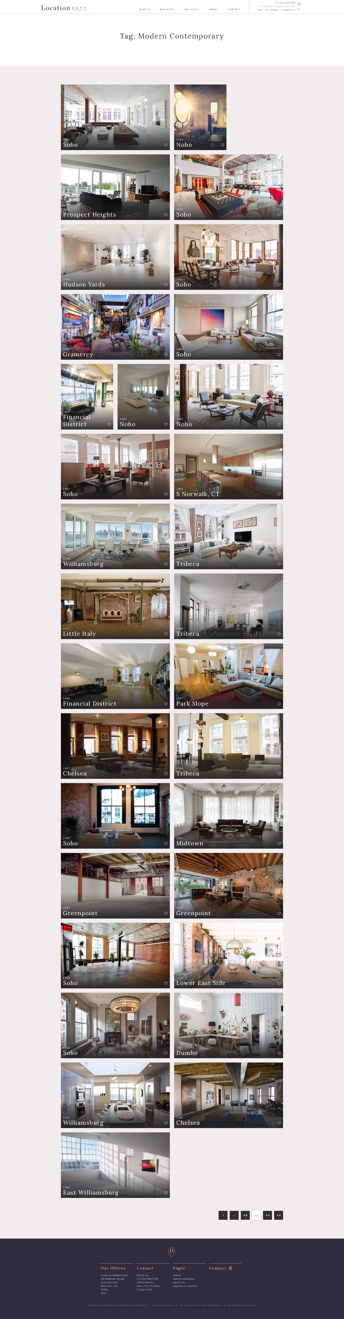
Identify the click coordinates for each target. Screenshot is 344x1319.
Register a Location (185, 1286)
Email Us (142, 1275)
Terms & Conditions (163, 1305)
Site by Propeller (212, 1305)
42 (268, 1215)
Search (144, 9)
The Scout (192, 9)
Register (167, 9)
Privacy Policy (188, 1305)
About (213, 9)
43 (279, 1215)
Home (176, 1275)
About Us (179, 1282)
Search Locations (184, 1278)
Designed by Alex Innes (241, 1305)
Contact (234, 9)
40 (246, 1215)
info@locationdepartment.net (277, 6)
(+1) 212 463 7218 (285, 3)
